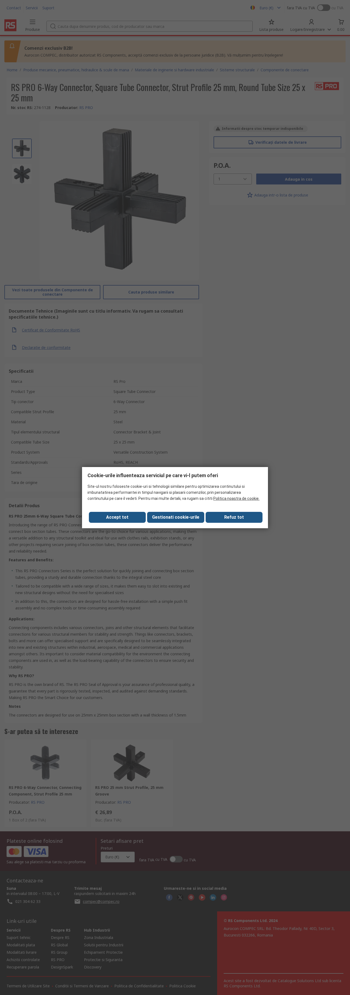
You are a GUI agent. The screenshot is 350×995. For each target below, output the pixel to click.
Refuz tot (234, 517)
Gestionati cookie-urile (175, 517)
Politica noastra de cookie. (236, 498)
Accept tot (117, 517)
